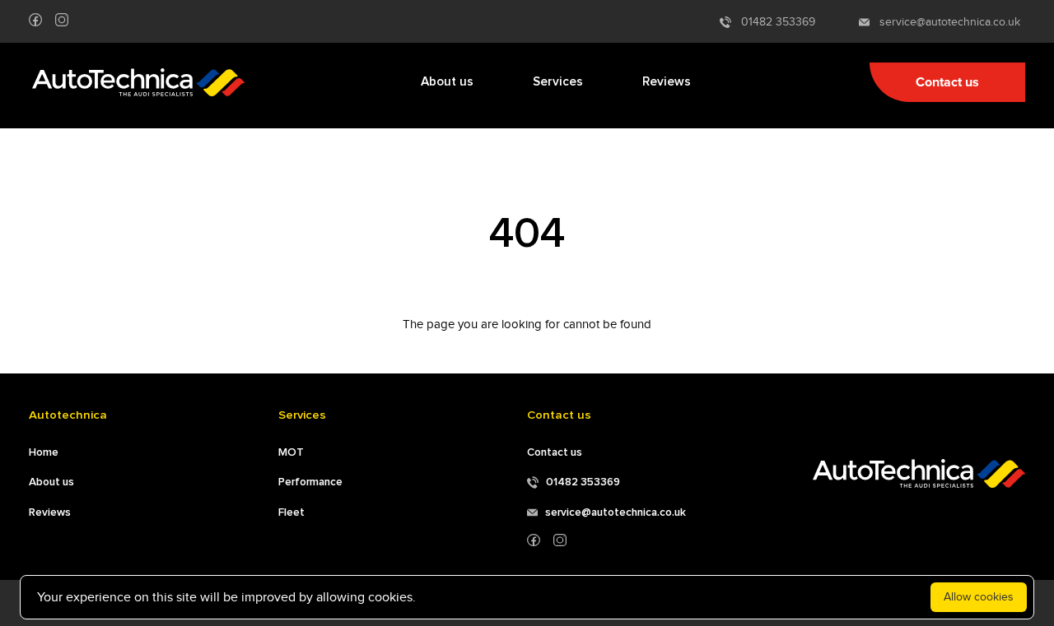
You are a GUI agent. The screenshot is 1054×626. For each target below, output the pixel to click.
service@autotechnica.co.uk (945, 22)
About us (447, 82)
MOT (291, 452)
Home (43, 452)
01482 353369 (773, 22)
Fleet (291, 512)
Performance (310, 482)
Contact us (947, 82)
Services (558, 82)
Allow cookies (979, 597)
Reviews (666, 82)
